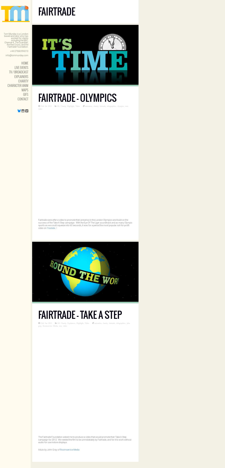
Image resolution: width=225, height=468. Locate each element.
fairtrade (103, 106)
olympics (120, 106)
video (40, 109)
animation (88, 106)
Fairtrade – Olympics (77, 98)
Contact (23, 99)
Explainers (21, 76)
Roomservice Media (50, 326)
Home (24, 63)
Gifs (25, 94)
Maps (25, 89)
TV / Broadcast (18, 72)
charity (96, 106)
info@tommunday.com (17, 55)
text (126, 106)
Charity (23, 81)
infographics (111, 106)
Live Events (21, 67)
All (58, 106)
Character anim (18, 85)
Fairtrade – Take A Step (80, 315)
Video (77, 106)
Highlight (70, 106)
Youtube (51, 228)
